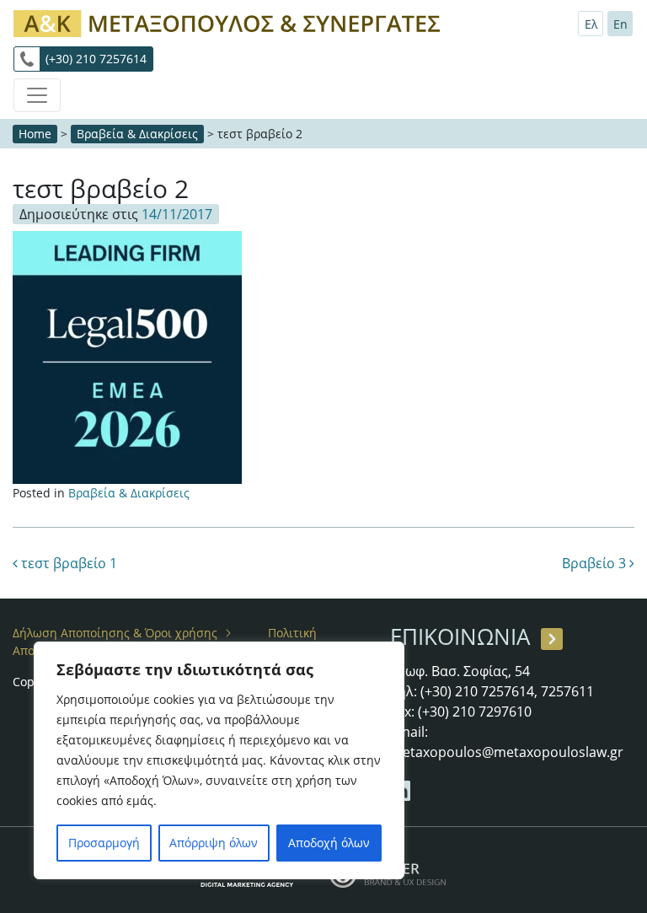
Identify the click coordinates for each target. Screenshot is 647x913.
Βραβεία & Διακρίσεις (137, 134)
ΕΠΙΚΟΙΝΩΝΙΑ (460, 636)
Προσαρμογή (104, 843)
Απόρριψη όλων (213, 843)
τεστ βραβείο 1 (67, 563)
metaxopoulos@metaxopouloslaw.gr (506, 752)
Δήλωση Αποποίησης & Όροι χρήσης (115, 633)
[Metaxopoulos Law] (230, 21)
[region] (219, 760)
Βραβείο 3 (595, 563)
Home (35, 134)
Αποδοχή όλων (329, 843)
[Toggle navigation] (37, 95)
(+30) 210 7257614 (96, 59)
